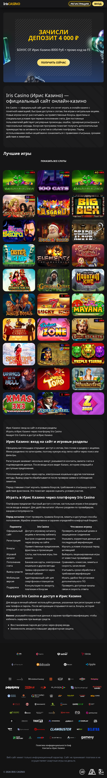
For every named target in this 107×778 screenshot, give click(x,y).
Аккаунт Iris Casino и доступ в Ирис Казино (29, 435)
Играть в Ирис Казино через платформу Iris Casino (34, 431)
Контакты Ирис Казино (53, 748)
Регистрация (80, 3)
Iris (11, 3)
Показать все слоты (53, 161)
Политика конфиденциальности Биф (53, 745)
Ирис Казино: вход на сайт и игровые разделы (31, 427)
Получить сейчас (53, 62)
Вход (98, 3)
